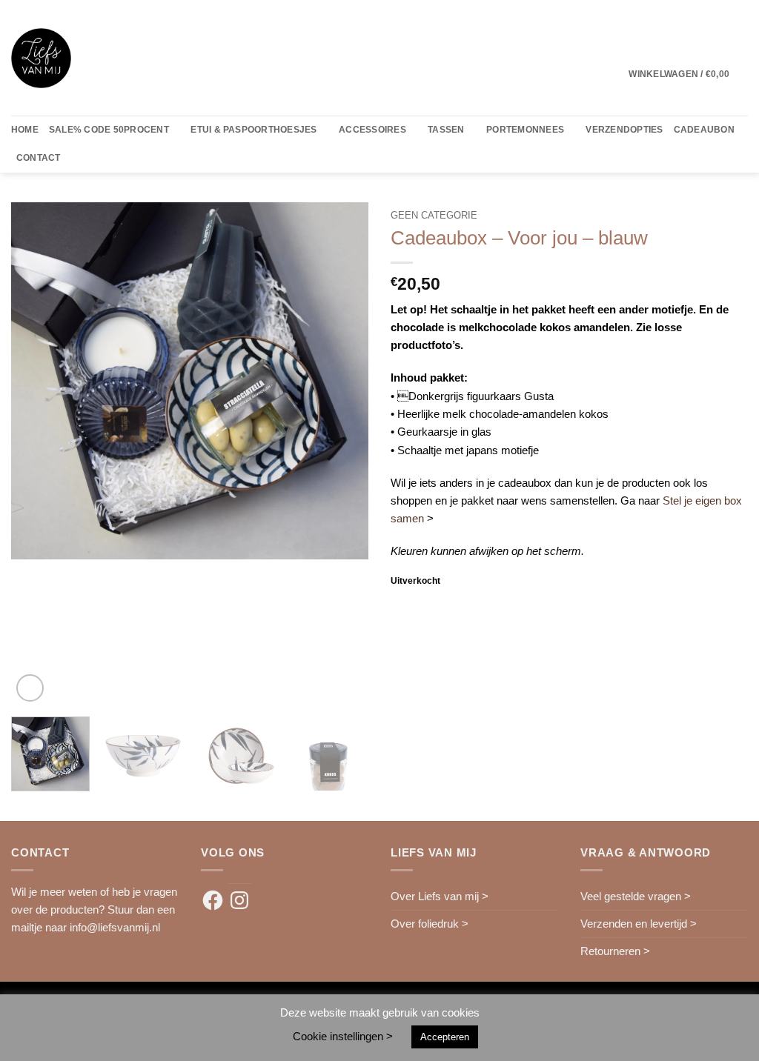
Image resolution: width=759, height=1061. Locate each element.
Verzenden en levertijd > (638, 923)
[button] (688, 74)
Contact (38, 158)
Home (25, 129)
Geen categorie (434, 215)
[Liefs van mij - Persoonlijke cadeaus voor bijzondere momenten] (41, 58)
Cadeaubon (704, 129)
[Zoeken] (76, 158)
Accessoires (372, 129)
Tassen (446, 129)
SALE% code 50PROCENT (109, 129)
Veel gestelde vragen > (635, 896)
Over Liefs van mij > (439, 896)
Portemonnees (525, 129)
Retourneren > (615, 951)
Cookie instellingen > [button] (343, 1036)
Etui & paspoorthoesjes (253, 129)
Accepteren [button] (444, 1036)
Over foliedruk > (429, 923)
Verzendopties (624, 129)
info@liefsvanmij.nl (115, 927)
